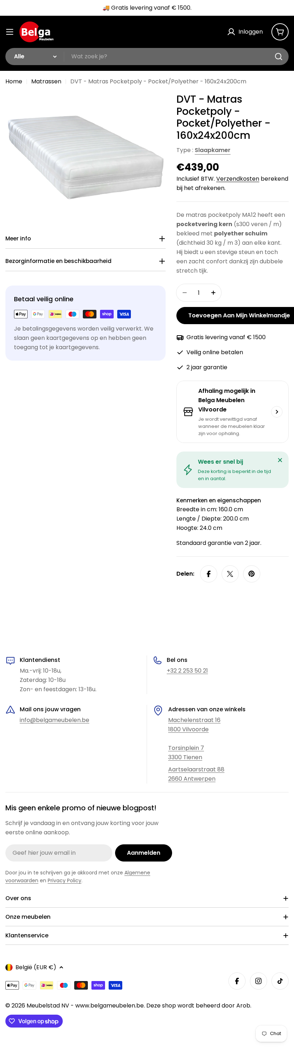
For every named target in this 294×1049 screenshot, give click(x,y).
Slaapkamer (213, 150)
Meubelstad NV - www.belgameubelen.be (85, 1005)
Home (13, 81)
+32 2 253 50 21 (187, 671)
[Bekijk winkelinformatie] (277, 412)
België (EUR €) (35, 967)
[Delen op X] (230, 573)
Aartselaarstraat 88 (196, 769)
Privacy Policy (64, 880)
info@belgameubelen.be (54, 720)
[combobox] (147, 56)
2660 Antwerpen (191, 779)
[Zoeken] (278, 56)
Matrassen (46, 81)
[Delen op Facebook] (208, 573)
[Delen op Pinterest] (251, 573)
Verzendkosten (237, 179)
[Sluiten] (280, 460)
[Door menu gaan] (9, 32)
